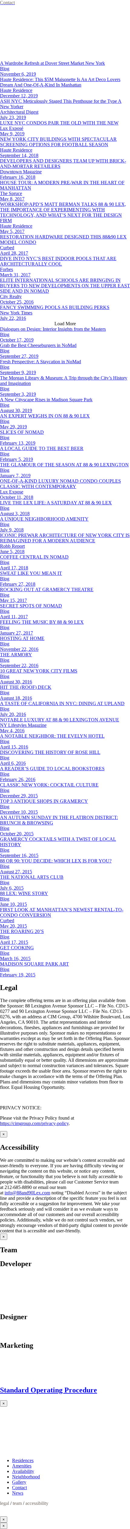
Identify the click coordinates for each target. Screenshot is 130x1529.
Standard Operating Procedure (48, 1390)
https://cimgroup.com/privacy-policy (34, 1123)
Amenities (21, 1465)
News (17, 1493)
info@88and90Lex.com (27, 1192)
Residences (23, 1460)
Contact (19, 1487)
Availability (23, 1471)
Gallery (19, 1482)
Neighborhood (26, 1476)
